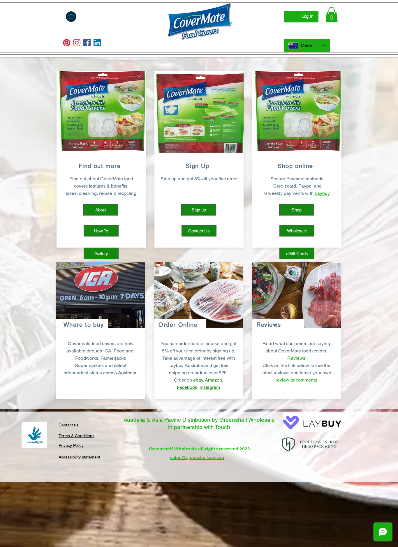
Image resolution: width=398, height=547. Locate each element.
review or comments (296, 380)
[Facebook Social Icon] (87, 42)
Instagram (210, 387)
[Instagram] (76, 42)
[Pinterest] (66, 42)
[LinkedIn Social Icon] (97, 42)
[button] (331, 14)
